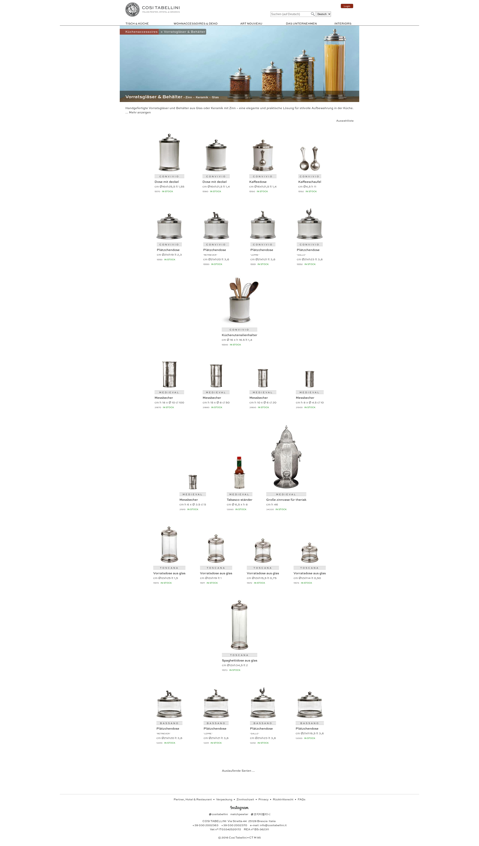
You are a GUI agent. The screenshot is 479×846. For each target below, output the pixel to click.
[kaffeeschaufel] (310, 170)
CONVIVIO (169, 176)
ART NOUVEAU (251, 23)
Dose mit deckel (167, 181)
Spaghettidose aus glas (239, 660)
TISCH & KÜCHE (137, 23)
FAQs (301, 799)
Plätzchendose (168, 249)
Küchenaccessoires (142, 31)
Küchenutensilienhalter (239, 335)
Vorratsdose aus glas (169, 573)
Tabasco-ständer (239, 499)
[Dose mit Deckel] (169, 170)
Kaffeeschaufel (309, 181)
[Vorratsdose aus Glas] (169, 561)
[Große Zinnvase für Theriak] (286, 488)
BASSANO (169, 723)
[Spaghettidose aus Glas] (239, 649)
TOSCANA (169, 567)
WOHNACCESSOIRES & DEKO (196, 23)
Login (347, 6)
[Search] (312, 14)
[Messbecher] (169, 386)
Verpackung (224, 799)
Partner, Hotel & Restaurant (193, 799)
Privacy (263, 799)
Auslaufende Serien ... (238, 770)
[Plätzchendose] (169, 238)
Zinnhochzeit (246, 799)
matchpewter (239, 814)
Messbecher (164, 397)
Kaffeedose (258, 181)
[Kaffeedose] (263, 170)
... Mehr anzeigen (138, 112)
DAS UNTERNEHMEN (301, 23)
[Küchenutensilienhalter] (239, 323)
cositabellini (218, 814)
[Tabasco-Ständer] (239, 488)
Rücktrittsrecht (283, 799)
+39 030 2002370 (234, 825)
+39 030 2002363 (205, 825)
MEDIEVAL (169, 392)
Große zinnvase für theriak (286, 499)
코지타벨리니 (260, 814)
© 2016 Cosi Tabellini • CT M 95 (239, 837)
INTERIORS (342, 23)
